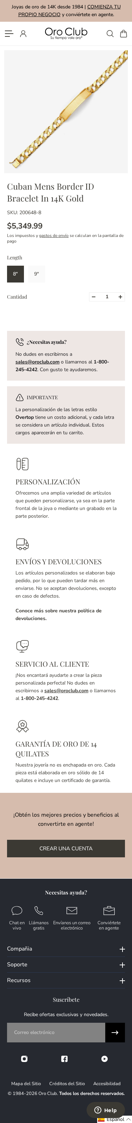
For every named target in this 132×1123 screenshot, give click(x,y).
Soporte (17, 964)
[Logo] (66, 33)
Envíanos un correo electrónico (71, 925)
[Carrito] (123, 33)
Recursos (19, 980)
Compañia (19, 949)
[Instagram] (24, 1059)
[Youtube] (104, 1059)
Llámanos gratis (39, 925)
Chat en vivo (17, 925)
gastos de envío (54, 235)
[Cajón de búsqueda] (110, 33)
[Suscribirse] (115, 1032)
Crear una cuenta (66, 848)
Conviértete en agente (109, 925)
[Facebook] (64, 1059)
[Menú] (9, 34)
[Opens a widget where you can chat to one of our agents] (105, 1110)
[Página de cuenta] (23, 33)
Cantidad (17, 296)
